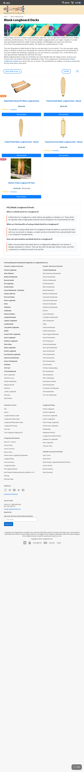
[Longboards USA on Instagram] (5, 490)
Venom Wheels (47, 465)
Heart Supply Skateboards (51, 334)
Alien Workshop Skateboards (52, 273)
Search (6, 412)
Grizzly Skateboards (49, 327)
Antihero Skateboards (49, 280)
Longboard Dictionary (10, 426)
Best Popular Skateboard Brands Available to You (19, 472)
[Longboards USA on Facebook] (23, 490)
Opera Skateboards (49, 351)
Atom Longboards (9, 375)
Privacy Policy (8, 445)
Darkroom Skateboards (50, 300)
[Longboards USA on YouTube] (14, 490)
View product (21, 114)
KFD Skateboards (48, 341)
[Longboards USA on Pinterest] (10, 490)
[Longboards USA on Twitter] (19, 490)
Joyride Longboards (10, 391)
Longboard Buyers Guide (11, 415)
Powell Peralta (47, 364)
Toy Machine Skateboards (51, 388)
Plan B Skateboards (49, 361)
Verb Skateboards (48, 391)
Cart (77, 3)
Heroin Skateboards (49, 337)
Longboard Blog (9, 459)
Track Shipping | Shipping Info (13, 432)
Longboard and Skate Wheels (52, 436)
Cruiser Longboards (49, 419)
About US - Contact (10, 442)
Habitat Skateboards (49, 331)
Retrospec (7, 395)
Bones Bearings (47, 472)
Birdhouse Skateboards (50, 293)
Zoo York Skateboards (50, 395)
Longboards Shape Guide (12, 419)
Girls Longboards (48, 442)
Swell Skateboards (48, 385)
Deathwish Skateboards (50, 307)
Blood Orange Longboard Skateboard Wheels (56, 462)
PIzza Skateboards (48, 358)
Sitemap (6, 476)
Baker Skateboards (49, 287)
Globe (44, 324)
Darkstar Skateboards (49, 304)
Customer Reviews (11, 494)
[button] (77, 71)
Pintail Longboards (48, 409)
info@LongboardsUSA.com (12, 509)
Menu (8, 3)
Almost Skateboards (49, 277)
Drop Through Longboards (51, 422)
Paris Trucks (47, 455)
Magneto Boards (9, 385)
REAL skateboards (48, 378)
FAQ (5, 409)
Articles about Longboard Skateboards (16, 455)
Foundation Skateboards (50, 317)
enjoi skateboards (48, 314)
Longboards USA (47, 539)
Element (45, 310)
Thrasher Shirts (47, 446)
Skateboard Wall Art (49, 432)
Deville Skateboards (10, 381)
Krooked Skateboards (49, 344)
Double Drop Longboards (50, 426)
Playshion (7, 388)
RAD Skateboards (48, 371)
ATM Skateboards (48, 283)
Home (5, 16)
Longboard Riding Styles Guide (13, 422)
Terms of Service (9, 449)
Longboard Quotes (9, 465)
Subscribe (8, 524)
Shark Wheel (8, 398)
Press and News (9, 462)
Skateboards (47, 429)
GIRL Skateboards (48, 320)
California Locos (9, 378)
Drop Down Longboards (50, 415)
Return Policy (8, 452)
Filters (66, 71)
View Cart (7, 429)
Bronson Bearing (48, 469)
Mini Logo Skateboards (50, 347)
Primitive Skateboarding (50, 368)
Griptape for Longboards (50, 439)
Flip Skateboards (48, 375)
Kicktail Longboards (49, 412)
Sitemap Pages (8, 479)
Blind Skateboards (48, 290)
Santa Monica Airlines (49, 381)
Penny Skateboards (49, 354)
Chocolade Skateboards (50, 297)
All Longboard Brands (10, 469)
